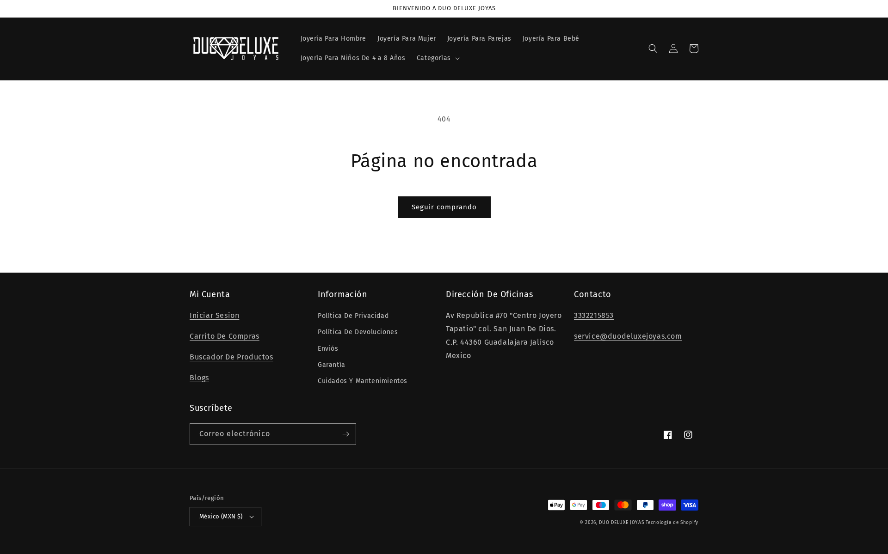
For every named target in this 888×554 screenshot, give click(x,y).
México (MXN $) (221, 516)
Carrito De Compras (224, 336)
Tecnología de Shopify (672, 522)
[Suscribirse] (345, 434)
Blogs (199, 377)
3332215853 (594, 315)
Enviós (328, 349)
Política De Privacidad (353, 316)
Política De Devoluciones (358, 332)
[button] (437, 58)
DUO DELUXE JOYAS (621, 522)
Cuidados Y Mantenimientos (362, 381)
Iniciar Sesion (214, 315)
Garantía (331, 365)
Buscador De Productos (231, 357)
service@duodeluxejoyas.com (628, 336)
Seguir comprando (444, 207)
